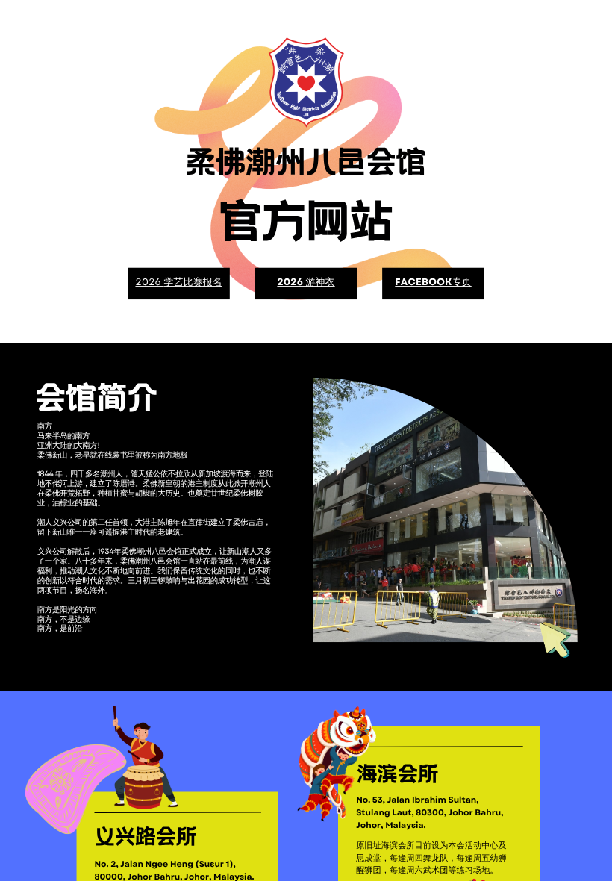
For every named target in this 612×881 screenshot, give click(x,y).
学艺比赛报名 (193, 282)
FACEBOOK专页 (433, 282)
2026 (149, 282)
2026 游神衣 (305, 282)
